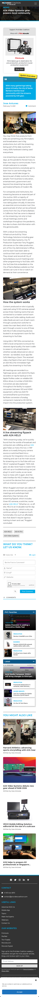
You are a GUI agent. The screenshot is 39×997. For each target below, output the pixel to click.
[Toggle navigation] (35, 4)
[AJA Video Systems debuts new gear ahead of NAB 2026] (19, 770)
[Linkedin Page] (24, 880)
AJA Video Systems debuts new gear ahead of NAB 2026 (18, 787)
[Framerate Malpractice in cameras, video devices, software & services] (8, 684)
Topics (4, 913)
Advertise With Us (8, 907)
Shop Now (19, 69)
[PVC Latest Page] (33, 662)
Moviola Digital (7, 946)
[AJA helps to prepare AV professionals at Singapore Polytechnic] (19, 846)
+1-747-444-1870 (9, 893)
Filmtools (5, 933)
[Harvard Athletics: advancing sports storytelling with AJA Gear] (19, 731)
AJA (32, 445)
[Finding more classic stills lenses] (8, 652)
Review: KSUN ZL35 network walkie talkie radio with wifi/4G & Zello (22, 646)
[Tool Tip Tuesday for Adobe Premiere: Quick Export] (8, 693)
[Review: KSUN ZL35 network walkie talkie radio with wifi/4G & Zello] (8, 644)
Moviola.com (6, 943)
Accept (19, 992)
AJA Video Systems (11, 536)
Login (33, 555)
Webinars (5, 920)
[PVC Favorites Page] (33, 612)
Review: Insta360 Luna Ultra (22, 636)
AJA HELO (13, 504)
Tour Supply (6, 940)
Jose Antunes (10, 103)
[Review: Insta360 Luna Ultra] (8, 635)
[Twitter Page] (15, 880)
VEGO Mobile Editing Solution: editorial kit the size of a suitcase (19, 825)
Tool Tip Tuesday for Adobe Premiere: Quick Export (22, 694)
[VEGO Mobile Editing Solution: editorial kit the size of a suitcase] (19, 808)
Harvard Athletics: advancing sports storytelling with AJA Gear (19, 749)
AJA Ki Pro (18, 532)
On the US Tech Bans (20, 703)
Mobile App (6, 910)
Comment (32, 106)
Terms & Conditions (28, 969)
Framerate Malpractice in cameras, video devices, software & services (21, 686)
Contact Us (6, 923)
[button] (36, 980)
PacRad (4, 936)
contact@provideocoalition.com (15, 897)
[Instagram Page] (20, 880)
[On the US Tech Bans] (8, 702)
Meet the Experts (8, 917)
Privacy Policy (5, 971)
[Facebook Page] (11, 880)
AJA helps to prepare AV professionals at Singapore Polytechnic (16, 864)
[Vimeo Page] (28, 880)
